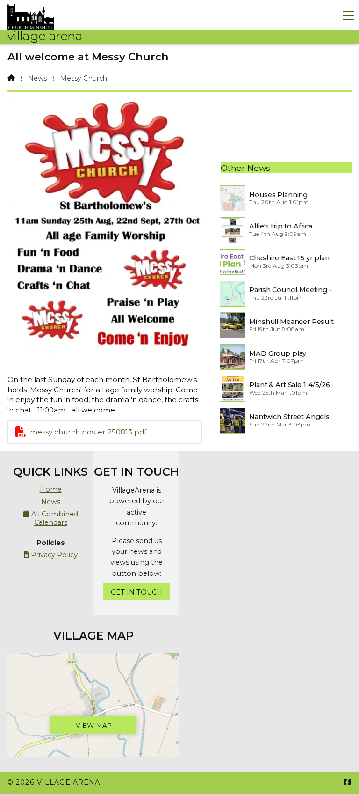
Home (51, 489)
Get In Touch (136, 592)
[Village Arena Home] (30, 15)
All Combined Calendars (50, 518)
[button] (348, 15)
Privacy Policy (51, 555)
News (37, 78)
